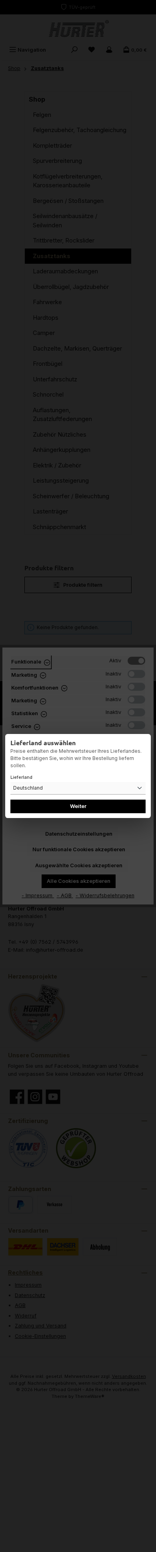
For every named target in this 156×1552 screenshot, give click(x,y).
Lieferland (21, 777)
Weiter (78, 806)
